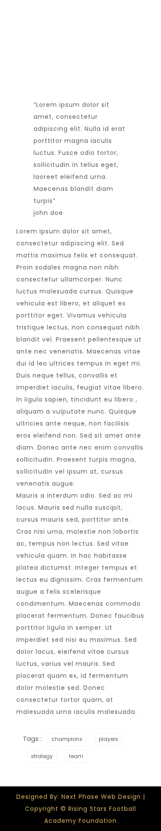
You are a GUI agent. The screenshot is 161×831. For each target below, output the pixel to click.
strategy (42, 756)
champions (67, 739)
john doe (48, 213)
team (76, 756)
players (108, 739)
